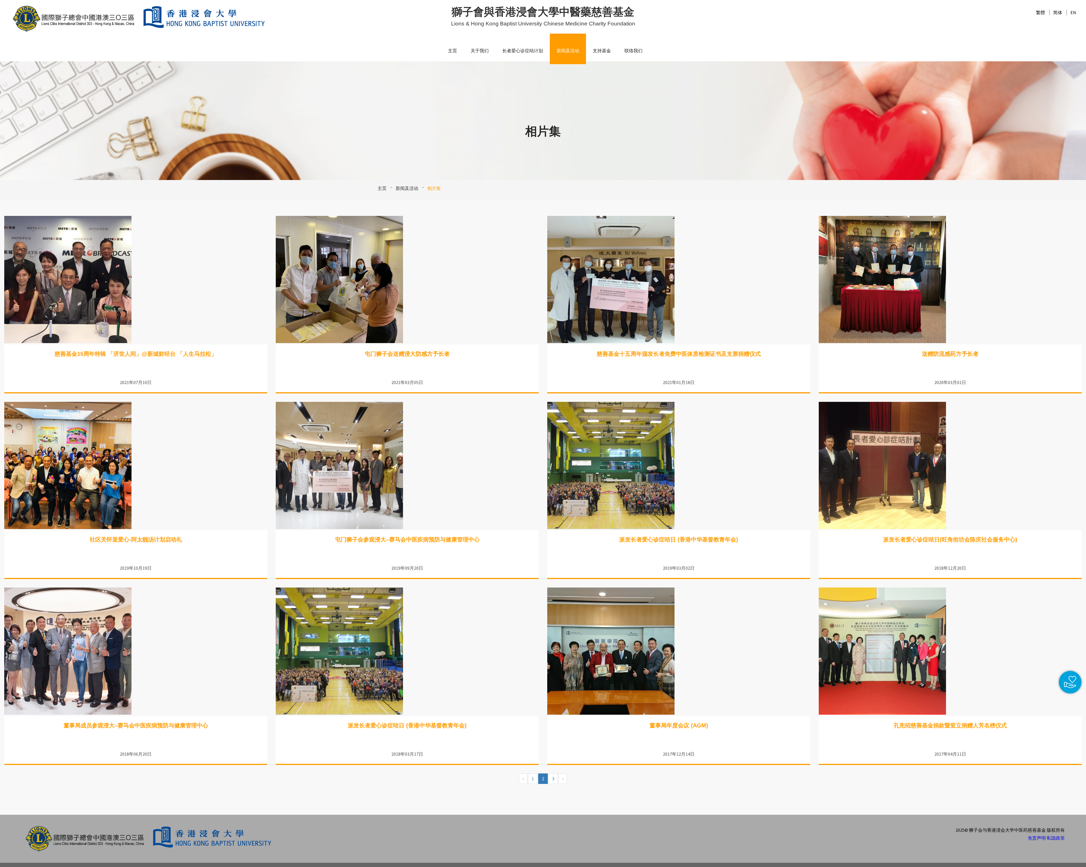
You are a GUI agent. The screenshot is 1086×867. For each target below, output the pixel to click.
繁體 (1040, 12)
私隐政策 (1056, 838)
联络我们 (633, 50)
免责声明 (1037, 838)
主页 (452, 50)
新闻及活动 (568, 50)
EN (1073, 12)
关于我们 (480, 50)
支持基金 (602, 50)
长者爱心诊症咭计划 (522, 50)
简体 (1057, 12)
